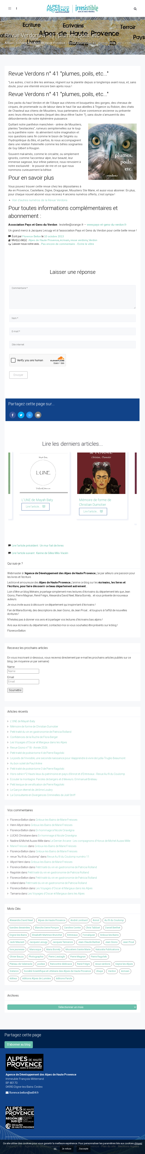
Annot (96, 920)
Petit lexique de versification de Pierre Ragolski (37, 784)
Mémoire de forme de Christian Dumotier (34, 726)
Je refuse (66, 1148)
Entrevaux (72, 934)
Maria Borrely (53, 949)
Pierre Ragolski (99, 956)
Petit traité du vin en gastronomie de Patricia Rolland (40, 731)
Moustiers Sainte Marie (78, 949)
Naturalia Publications (107, 949)
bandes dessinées (20, 927)
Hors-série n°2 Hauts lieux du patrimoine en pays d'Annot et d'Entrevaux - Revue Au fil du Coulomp (67, 773)
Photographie (36, 956)
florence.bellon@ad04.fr (24, 1092)
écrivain (64, 240)
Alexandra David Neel (21, 920)
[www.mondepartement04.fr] (72, 1111)
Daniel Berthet (112, 927)
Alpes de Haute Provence (44, 240)
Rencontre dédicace (61, 963)
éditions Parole (64, 978)
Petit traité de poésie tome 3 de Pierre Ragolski (37, 768)
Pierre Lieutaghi (57, 956)
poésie (41, 963)
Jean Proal (128, 942)
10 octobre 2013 (54, 236)
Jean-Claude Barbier (89, 942)
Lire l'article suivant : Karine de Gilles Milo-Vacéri (40, 553)
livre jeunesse (17, 949)
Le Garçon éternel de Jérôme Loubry (31, 789)
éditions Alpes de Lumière (36, 978)
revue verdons (79, 240)
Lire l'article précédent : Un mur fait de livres (38, 545)
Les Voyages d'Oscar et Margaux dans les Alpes (38, 742)
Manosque (35, 949)
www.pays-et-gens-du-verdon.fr (106, 224)
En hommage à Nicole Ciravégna (55, 830)
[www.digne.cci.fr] (72, 1126)
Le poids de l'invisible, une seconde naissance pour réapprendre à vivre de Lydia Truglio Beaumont (67, 758)
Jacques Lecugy (38, 942)
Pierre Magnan (78, 956)
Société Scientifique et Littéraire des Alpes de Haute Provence (57, 971)
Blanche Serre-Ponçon (47, 927)
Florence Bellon (31, 236)
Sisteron (14, 971)
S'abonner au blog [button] (18, 1044)
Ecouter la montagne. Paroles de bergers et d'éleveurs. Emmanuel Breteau (53, 779)
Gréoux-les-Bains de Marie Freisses (56, 819)
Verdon (93, 240)
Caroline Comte (72, 927)
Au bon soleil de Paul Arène (26, 763)
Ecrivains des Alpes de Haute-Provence (40, 43)
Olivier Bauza (17, 956)
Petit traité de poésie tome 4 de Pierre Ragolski (37, 752)
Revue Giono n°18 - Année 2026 (28, 747)
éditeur (13, 978)
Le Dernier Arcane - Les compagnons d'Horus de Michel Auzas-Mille (90, 840)
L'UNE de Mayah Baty (37, 500)
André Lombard (79, 920)
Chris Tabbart (93, 927)
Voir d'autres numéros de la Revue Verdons (39, 200)
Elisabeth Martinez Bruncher (47, 934)
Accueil (9, 43)
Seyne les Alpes (124, 963)
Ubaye (99, 971)
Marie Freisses (19, 846)
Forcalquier (89, 934)
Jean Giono (111, 942)
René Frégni (83, 963)
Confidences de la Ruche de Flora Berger (34, 737)
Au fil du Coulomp (114, 920)
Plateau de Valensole (21, 963)
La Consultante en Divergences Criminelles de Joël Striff (42, 795)
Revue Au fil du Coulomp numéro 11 (68, 856)
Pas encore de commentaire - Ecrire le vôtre (67, 243)
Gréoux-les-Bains (109, 934)
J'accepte (83, 1148)
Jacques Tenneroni (62, 942)
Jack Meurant (17, 942)
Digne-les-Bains (18, 934)
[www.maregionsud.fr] (72, 1120)
